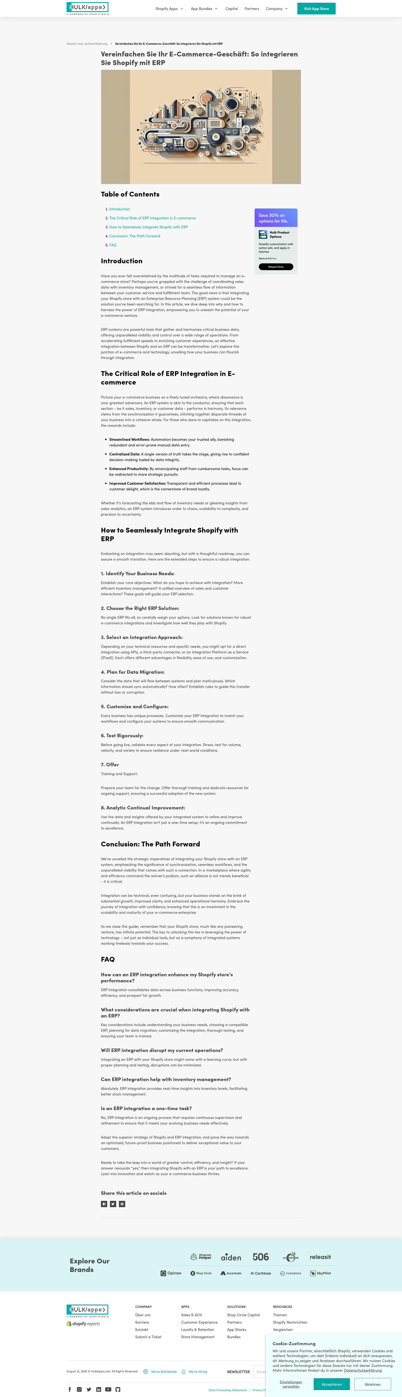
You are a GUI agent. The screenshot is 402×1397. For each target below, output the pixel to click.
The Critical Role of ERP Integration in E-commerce (152, 217)
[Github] (118, 1389)
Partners (234, 1322)
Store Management (198, 1336)
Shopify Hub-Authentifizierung (87, 43)
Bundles (234, 1336)
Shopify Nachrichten (290, 1322)
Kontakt (141, 1329)
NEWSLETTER (238, 1371)
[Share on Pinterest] (122, 1204)
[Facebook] (70, 1389)
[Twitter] (89, 1389)
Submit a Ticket (148, 1336)
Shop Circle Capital (243, 1314)
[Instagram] (79, 1389)
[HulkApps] (87, 8)
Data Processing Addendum (228, 1390)
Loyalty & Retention (197, 1329)
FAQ (112, 244)
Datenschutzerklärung (363, 1370)
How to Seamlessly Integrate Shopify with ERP (148, 226)
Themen (280, 1314)
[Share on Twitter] (113, 1204)
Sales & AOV (191, 1314)
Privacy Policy (262, 1390)
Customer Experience (199, 1322)
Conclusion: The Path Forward (134, 235)
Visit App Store (316, 8)
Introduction (119, 208)
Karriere (142, 1322)
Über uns (143, 1314)
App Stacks (236, 1329)
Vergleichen (283, 1329)
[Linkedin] (98, 1389)
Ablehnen (373, 1384)
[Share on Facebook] (104, 1204)
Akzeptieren (332, 1384)
